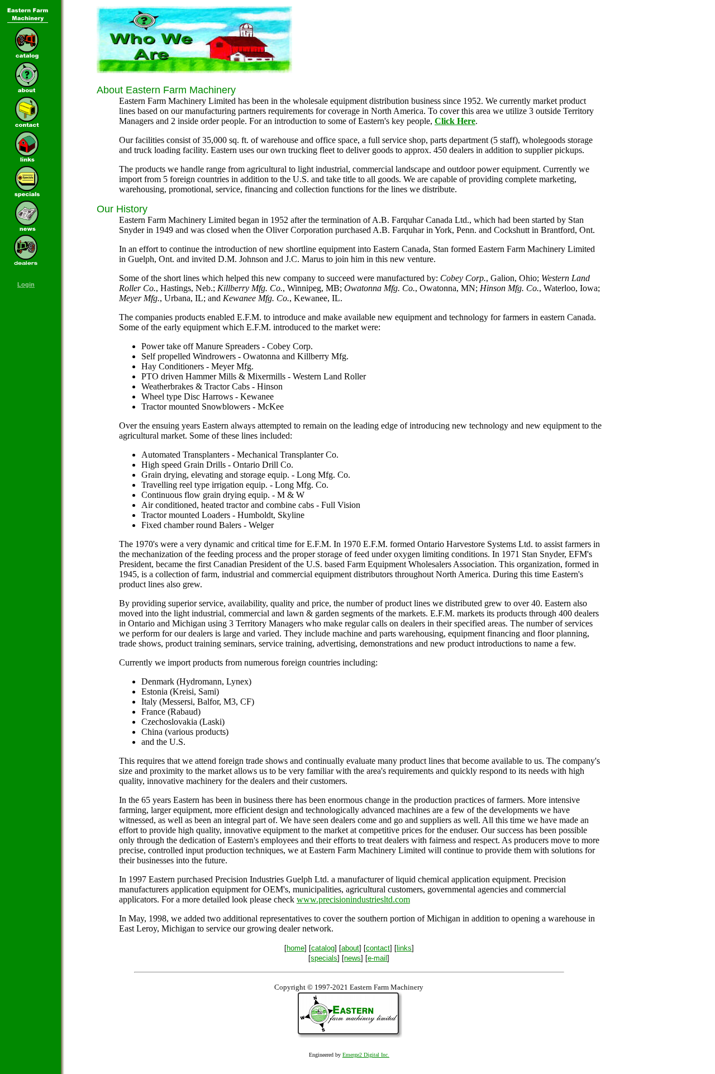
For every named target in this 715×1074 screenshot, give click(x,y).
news (352, 958)
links (404, 948)
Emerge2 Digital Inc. (365, 1055)
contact (378, 948)
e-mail (377, 958)
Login (26, 284)
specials (324, 958)
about (350, 948)
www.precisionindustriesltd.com (353, 899)
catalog (323, 948)
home (295, 948)
